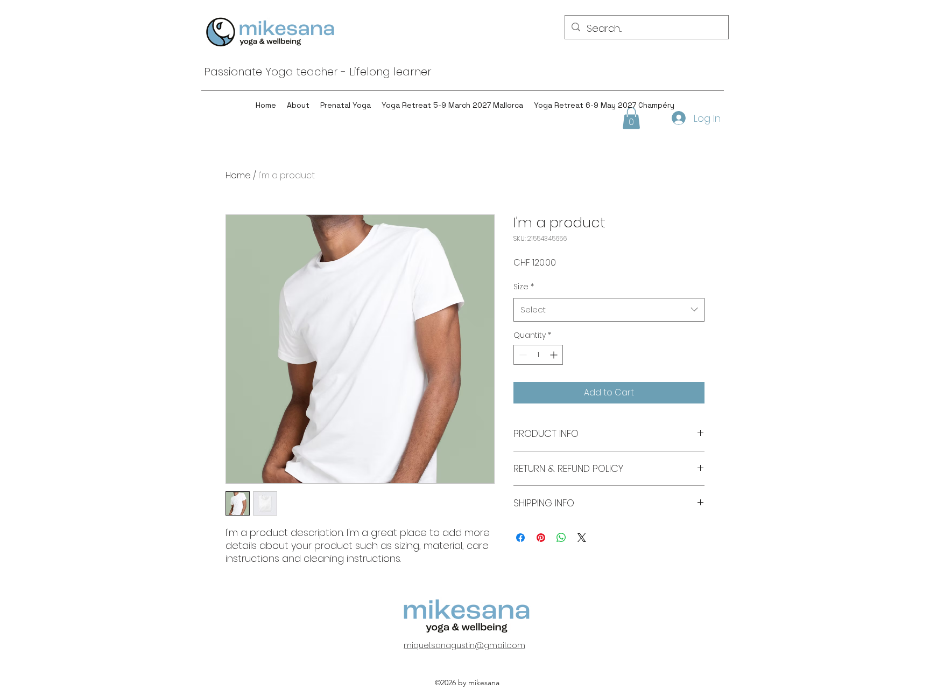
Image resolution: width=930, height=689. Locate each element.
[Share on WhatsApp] (561, 537)
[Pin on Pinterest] (540, 537)
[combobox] (608, 310)
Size (523, 286)
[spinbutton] (538, 354)
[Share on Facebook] (520, 537)
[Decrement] (522, 354)
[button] (631, 118)
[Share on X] (581, 537)
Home (238, 175)
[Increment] (554, 354)
